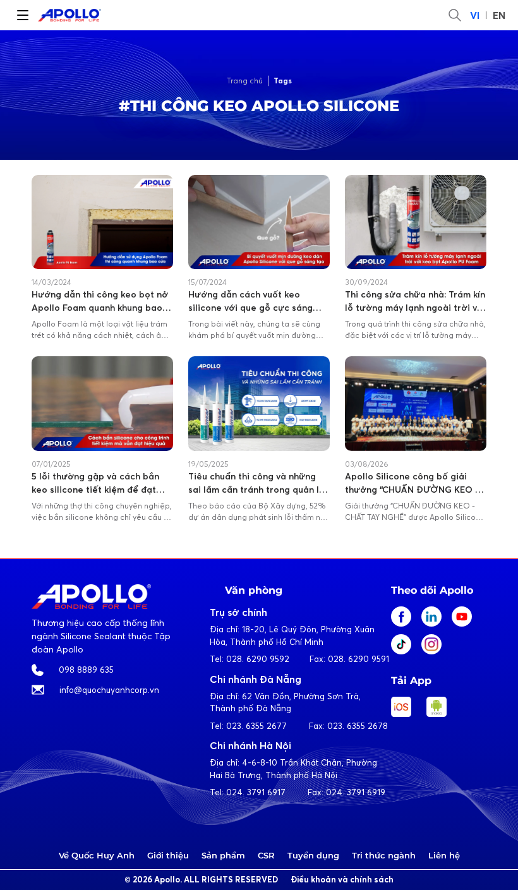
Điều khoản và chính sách (342, 879)
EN (499, 15)
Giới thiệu (168, 855)
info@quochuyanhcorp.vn (109, 690)
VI (474, 15)
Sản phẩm (223, 855)
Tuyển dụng (313, 855)
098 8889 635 (86, 669)
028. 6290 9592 (257, 659)
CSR (266, 855)
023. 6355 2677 (256, 726)
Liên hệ (444, 855)
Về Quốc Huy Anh (97, 855)
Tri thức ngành (384, 855)
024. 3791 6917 (256, 792)
